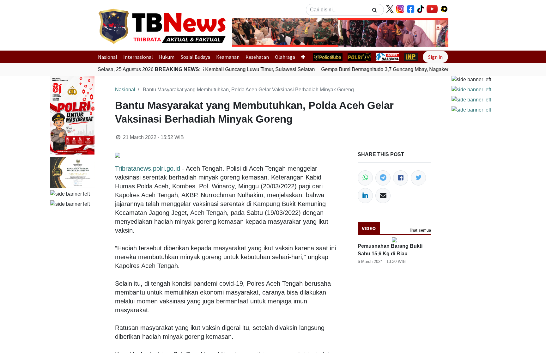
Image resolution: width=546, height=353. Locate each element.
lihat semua (420, 230)
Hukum (166, 57)
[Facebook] (400, 178)
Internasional (138, 57)
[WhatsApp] (365, 178)
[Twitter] (418, 178)
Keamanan (228, 57)
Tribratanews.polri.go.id (147, 168)
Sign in (435, 57)
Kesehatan (257, 57)
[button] (248, 32)
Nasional (107, 57)
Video (369, 228)
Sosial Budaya (195, 57)
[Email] (383, 195)
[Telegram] (383, 178)
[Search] (374, 10)
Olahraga (285, 57)
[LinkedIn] (365, 195)
